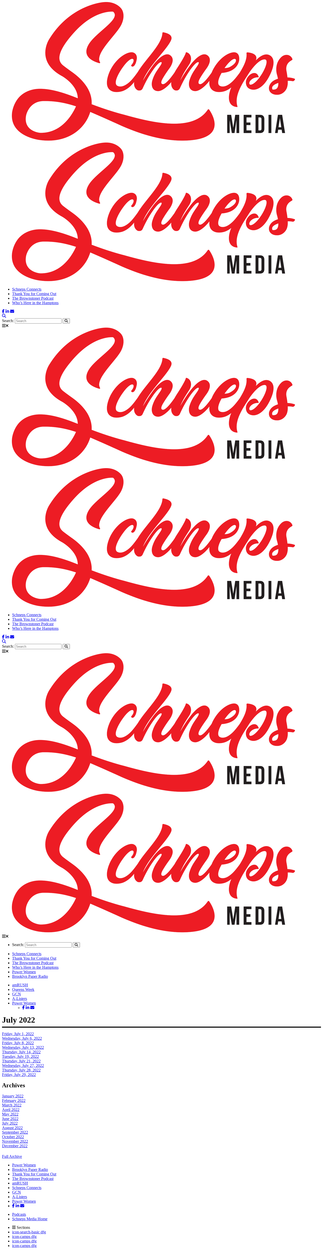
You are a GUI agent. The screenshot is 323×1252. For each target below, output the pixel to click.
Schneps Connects (26, 289)
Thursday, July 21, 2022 (21, 1061)
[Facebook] (3, 311)
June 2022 (10, 1119)
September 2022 (15, 1132)
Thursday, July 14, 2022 (21, 1052)
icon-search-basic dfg (29, 1232)
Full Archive (12, 1156)
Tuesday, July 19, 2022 (20, 1056)
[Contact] (12, 311)
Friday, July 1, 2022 (18, 1034)
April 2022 (10, 1109)
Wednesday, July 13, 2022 (23, 1047)
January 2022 (12, 1096)
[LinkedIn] (7, 311)
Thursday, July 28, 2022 (21, 1070)
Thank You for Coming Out (34, 294)
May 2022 (10, 1114)
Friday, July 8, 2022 (18, 1043)
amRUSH (20, 985)
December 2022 (15, 1146)
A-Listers (19, 998)
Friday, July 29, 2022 (19, 1074)
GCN (16, 994)
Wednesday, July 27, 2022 (23, 1065)
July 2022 (10, 1123)
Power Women (24, 972)
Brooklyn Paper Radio (30, 976)
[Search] (4, 316)
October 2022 (13, 1137)
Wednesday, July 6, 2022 (22, 1038)
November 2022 (15, 1141)
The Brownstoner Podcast (32, 298)
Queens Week (23, 989)
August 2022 (12, 1128)
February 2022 (13, 1100)
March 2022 (11, 1105)
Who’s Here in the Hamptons (35, 303)
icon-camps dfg (24, 1236)
